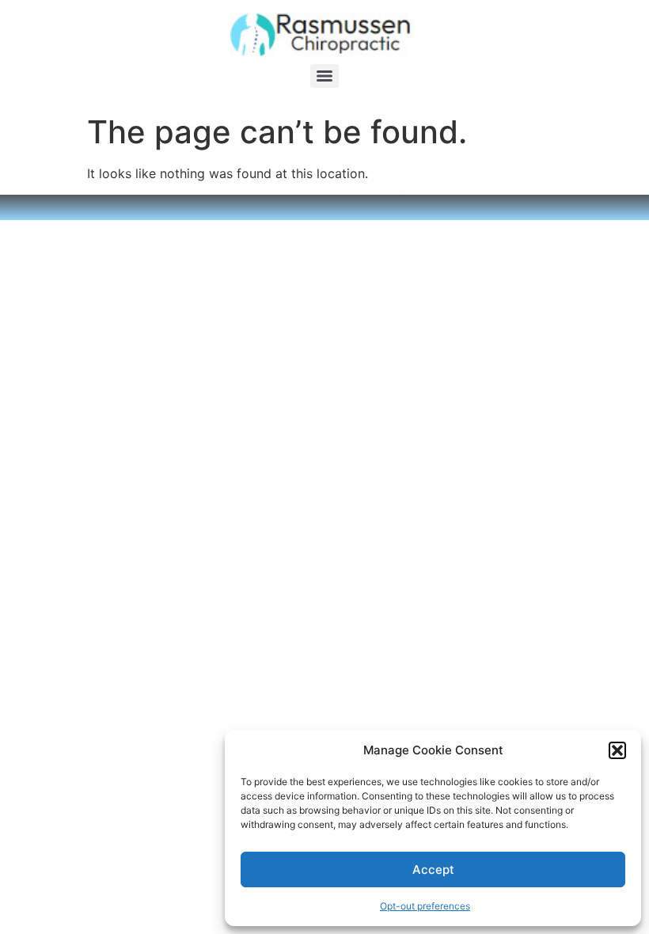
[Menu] (324, 76)
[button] (617, 750)
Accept (433, 869)
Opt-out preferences (425, 906)
